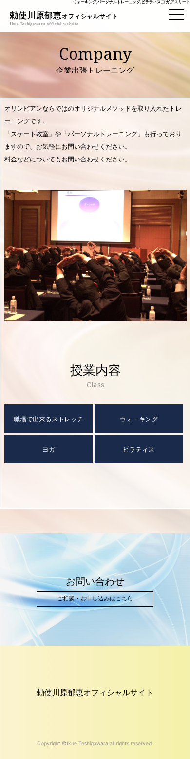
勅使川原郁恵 (64, 15)
